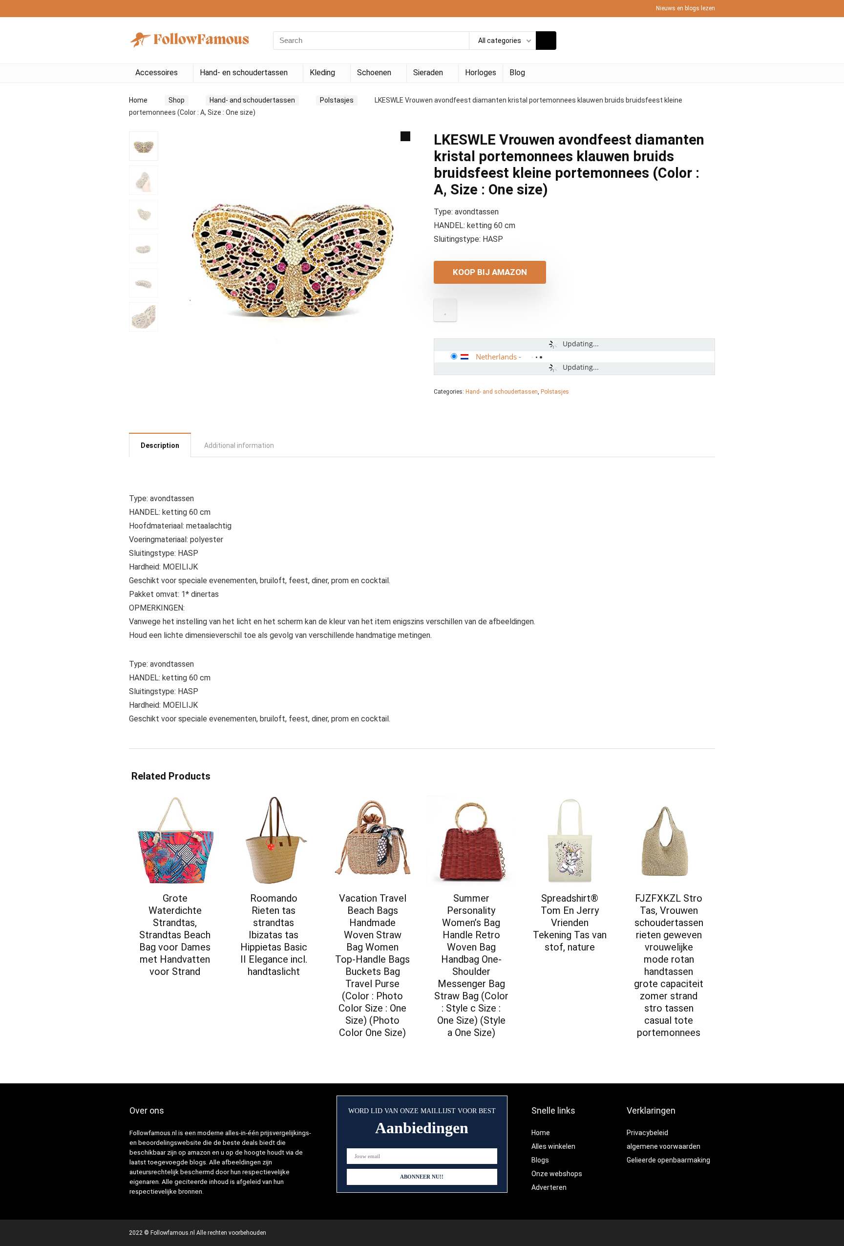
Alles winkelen (553, 1146)
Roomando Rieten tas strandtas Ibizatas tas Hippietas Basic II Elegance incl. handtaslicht (273, 934)
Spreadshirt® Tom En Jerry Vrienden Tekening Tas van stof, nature (570, 922)
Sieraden (428, 72)
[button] (405, 136)
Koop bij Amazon (490, 272)
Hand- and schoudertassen (252, 100)
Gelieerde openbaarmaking (668, 1160)
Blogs (540, 1160)
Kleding (322, 72)
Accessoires (156, 72)
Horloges (480, 72)
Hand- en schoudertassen (244, 72)
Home (138, 100)
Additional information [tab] (239, 445)
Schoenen (374, 72)
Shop (177, 100)
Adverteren (549, 1187)
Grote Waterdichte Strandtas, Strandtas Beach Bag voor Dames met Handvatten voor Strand (175, 934)
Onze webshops (556, 1174)
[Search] (546, 40)
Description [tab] (160, 445)
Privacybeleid (647, 1133)
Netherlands (496, 356)
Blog (517, 72)
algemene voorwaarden (663, 1146)
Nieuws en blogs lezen (685, 8)
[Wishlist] (704, 40)
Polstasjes (337, 100)
